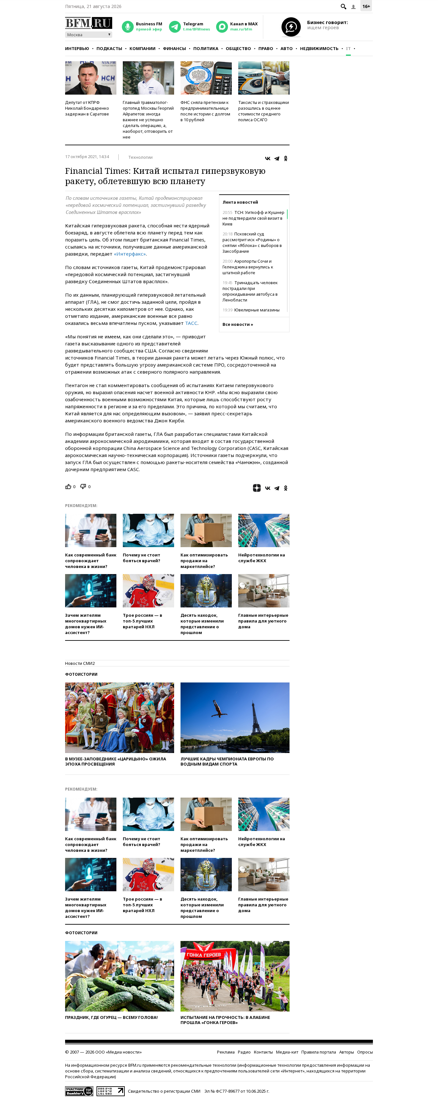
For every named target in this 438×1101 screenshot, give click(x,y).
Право (265, 48)
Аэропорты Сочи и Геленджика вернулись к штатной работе (248, 266)
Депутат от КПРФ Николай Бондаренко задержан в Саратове (87, 108)
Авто (287, 48)
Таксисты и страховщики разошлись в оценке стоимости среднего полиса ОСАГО (263, 111)
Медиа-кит (287, 1052)
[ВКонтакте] (268, 158)
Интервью (77, 48)
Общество (238, 48)
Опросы (365, 1052)
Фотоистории (81, 674)
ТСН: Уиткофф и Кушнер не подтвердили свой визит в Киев (253, 218)
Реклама (226, 1052)
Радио (244, 1052)
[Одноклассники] (286, 158)
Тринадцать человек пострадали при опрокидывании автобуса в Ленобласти (250, 291)
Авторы (346, 1052)
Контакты (263, 1052)
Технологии (140, 157)
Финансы (174, 48)
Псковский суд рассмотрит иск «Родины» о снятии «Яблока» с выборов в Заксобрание (252, 242)
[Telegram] (277, 158)
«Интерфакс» (130, 253)
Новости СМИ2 (80, 663)
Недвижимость (319, 48)
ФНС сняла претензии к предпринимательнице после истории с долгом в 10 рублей (205, 111)
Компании (143, 48)
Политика (205, 48)
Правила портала (318, 1052)
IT (348, 48)
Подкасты (109, 48)
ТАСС (191, 323)
